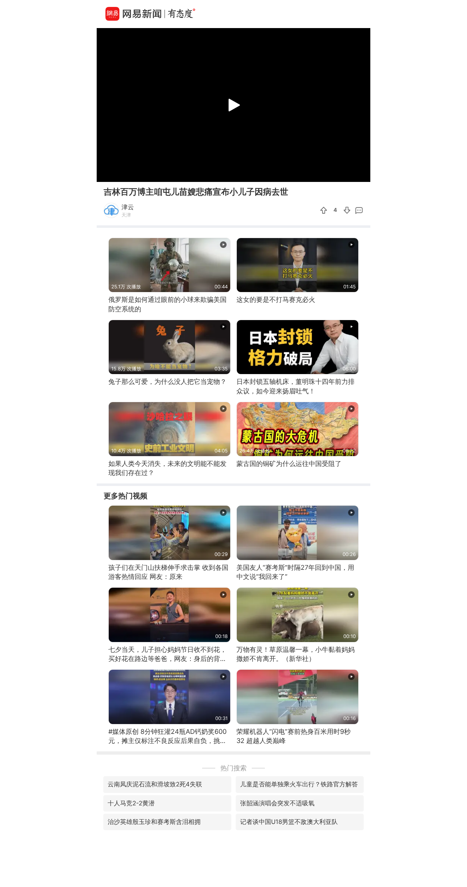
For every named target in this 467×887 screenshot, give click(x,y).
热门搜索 (233, 768)
